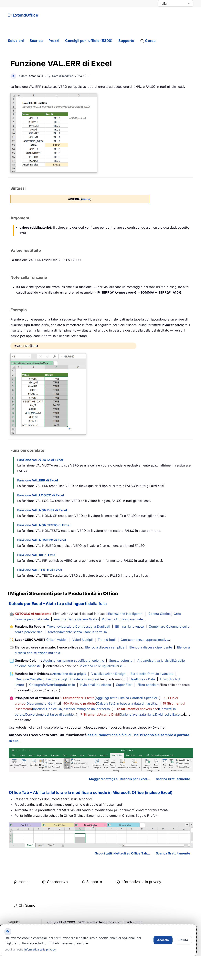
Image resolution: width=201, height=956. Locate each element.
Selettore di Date (142, 679)
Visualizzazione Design (108, 674)
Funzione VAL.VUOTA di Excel (40, 460)
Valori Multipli (82, 640)
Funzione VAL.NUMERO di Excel (41, 540)
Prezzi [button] (53, 41)
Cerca (150, 41)
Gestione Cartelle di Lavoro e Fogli (42, 679)
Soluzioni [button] (16, 41)
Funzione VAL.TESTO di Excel (39, 570)
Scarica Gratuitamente (173, 779)
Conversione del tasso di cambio (49, 714)
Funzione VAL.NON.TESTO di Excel (43, 525)
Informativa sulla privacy (141, 882)
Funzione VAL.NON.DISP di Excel (42, 510)
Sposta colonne (120, 660)
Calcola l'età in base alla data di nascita (126, 703)
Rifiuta (183, 940)
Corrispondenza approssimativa (144, 640)
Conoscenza (57, 882)
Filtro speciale (147, 685)
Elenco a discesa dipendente (150, 647)
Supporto (126, 41)
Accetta (163, 940)
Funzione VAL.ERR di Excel (37, 480)
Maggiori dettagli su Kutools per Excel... (119, 779)
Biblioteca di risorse (83, 679)
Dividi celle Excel (167, 714)
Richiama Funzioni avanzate (122, 619)
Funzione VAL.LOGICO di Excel (40, 495)
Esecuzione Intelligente (125, 614)
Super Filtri (124, 685)
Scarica (36, 41)
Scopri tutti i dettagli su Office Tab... (122, 853)
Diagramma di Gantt (41, 703)
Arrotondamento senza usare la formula (77, 632)
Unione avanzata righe (137, 714)
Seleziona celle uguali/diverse (101, 666)
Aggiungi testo (107, 698)
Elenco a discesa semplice (104, 647)
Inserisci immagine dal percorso (86, 709)
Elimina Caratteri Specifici (137, 698)
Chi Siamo (27, 905)
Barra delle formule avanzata (152, 674)
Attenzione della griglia (69, 674)
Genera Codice (159, 614)
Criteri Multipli (56, 640)
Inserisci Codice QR (47, 709)
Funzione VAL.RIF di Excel (36, 555)
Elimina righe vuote (129, 626)
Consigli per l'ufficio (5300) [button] (88, 41)
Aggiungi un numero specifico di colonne (73, 660)
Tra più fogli (107, 640)
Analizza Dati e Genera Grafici (76, 619)
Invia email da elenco (95, 685)
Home (23, 882)
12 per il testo (77, 698)
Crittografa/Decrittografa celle (52, 685)
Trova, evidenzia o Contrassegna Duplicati (78, 626)
